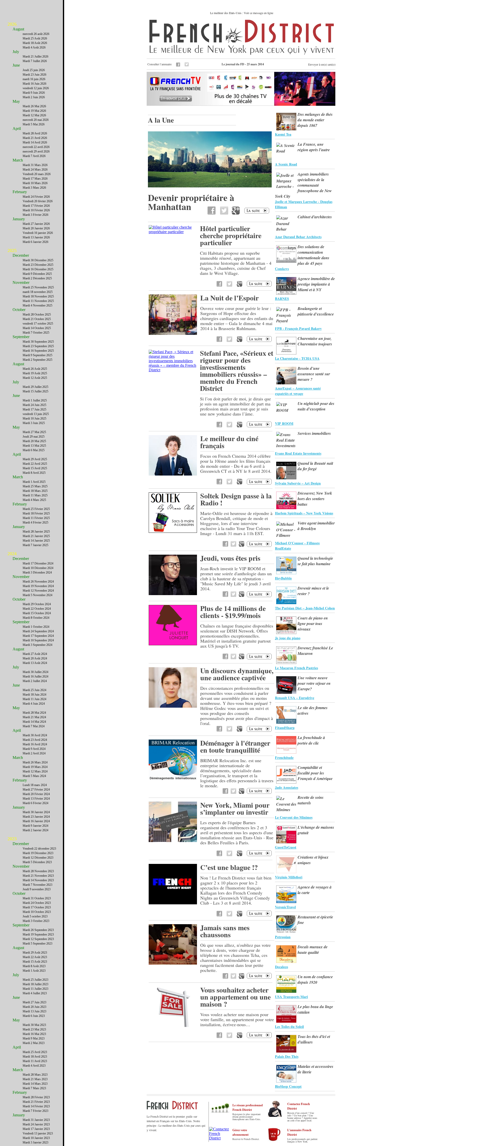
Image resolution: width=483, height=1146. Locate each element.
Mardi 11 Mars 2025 (35, 495)
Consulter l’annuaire (159, 64)
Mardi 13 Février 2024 (36, 798)
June (16, 65)
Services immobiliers (314, 433)
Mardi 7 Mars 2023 (34, 1088)
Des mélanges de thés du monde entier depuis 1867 (315, 120)
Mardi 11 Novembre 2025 (38, 301)
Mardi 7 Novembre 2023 (37, 885)
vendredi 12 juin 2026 (36, 88)
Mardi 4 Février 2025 (35, 522)
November (21, 282)
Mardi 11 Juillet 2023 (35, 989)
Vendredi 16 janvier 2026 (38, 233)
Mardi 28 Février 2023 (36, 1097)
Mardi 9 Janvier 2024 (35, 825)
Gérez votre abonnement (240, 1132)
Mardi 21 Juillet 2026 (35, 56)
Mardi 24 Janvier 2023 (36, 1124)
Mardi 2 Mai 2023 (34, 1043)
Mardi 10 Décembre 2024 (38, 568)
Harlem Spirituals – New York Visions (304, 513)
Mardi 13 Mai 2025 (34, 445)
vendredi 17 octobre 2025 (38, 323)
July (16, 51)
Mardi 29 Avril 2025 (35, 459)
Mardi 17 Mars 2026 (35, 178)
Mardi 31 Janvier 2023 (36, 1120)
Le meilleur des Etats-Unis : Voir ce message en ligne (241, 13)
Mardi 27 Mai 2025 (34, 432)
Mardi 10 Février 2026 (36, 210)
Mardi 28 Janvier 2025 (36, 531)
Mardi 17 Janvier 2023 (36, 1129)
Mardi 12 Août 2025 (35, 378)
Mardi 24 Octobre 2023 (37, 903)
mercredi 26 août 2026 (36, 34)
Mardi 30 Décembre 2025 (38, 260)
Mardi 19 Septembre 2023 (38, 934)
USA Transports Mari (291, 996)
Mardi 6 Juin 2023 (34, 1016)
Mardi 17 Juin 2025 (34, 409)
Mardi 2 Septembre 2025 (37, 359)
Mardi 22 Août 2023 (35, 957)
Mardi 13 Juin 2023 (34, 1011)
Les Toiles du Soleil (289, 1026)
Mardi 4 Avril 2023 (34, 1065)
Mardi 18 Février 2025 (36, 513)
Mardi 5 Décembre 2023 (37, 862)
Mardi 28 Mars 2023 (35, 1074)
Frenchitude (284, 757)
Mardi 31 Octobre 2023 (37, 898)
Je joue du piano (287, 638)
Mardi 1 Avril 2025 (34, 482)
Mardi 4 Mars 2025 (34, 500)
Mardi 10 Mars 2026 (35, 183)
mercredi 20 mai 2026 (36, 120)
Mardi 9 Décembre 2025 (37, 274)
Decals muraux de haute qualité (313, 949)
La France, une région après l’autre (314, 146)
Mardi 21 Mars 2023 (35, 1079)
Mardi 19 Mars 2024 (35, 767)
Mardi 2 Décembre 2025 (37, 278)
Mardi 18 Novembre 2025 (38, 296)
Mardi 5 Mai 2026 (34, 124)
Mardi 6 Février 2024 (35, 803)
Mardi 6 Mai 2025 (34, 450)
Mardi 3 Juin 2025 (34, 423)
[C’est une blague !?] (173, 903)
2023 (12, 838)
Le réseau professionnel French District (247, 1107)
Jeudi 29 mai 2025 (34, 436)
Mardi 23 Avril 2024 (35, 740)
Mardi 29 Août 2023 (35, 952)
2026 (12, 24)
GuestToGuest (285, 847)
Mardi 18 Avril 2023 (35, 1056)
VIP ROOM (284, 423)
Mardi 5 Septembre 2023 (37, 943)
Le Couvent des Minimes (293, 817)
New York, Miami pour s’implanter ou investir (234, 808)
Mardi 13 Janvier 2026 (36, 237)
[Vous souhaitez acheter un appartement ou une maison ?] (173, 1025)
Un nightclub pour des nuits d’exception (316, 406)
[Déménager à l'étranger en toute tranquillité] (173, 778)
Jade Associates (286, 787)
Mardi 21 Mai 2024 (34, 717)
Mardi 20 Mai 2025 (34, 441)
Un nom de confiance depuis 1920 (315, 979)
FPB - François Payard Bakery (298, 328)
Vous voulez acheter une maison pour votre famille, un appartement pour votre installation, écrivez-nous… (237, 1019)
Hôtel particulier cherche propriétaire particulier (230, 235)
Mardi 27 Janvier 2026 (36, 224)
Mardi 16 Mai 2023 (34, 1034)
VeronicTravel (285, 907)
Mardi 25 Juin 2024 (34, 690)
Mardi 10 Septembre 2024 (38, 640)
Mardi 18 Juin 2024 (34, 694)
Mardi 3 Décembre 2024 (37, 572)
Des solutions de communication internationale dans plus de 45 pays (313, 255)
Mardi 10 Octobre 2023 (37, 912)
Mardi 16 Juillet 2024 (35, 676)
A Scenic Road (286, 164)
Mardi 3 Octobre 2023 (36, 921)
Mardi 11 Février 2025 (36, 518)
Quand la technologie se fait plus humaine (315, 560)
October (19, 309)
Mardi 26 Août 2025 (35, 369)
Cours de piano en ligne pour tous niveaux (313, 623)
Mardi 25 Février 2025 (36, 509)
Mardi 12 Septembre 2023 (38, 939)
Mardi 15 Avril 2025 (35, 468)
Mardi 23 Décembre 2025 (38, 265)
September (21, 337)
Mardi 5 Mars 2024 (34, 776)
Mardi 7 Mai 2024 (34, 726)
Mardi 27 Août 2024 (35, 654)
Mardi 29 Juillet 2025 (35, 387)
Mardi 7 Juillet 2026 (35, 61)
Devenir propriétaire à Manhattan (191, 202)
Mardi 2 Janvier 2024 (35, 830)
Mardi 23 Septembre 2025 (38, 346)
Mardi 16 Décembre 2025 (38, 269)
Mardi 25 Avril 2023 (35, 1052)
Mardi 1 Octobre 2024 (36, 627)
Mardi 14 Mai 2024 (34, 721)
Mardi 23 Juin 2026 (34, 74)
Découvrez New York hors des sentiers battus (315, 498)
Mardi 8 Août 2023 (34, 966)
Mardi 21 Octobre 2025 (37, 319)
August (18, 29)
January (19, 219)
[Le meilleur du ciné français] (173, 474)
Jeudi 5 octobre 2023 (35, 916)
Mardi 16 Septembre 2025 (38, 350)
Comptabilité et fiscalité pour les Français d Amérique (315, 773)
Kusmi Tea (283, 134)
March (18, 160)
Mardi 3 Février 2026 (35, 215)
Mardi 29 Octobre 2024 (37, 604)
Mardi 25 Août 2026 (35, 38)
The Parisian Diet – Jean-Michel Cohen (305, 608)
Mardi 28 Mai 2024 (34, 712)
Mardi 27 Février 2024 (36, 789)
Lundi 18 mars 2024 (35, 785)
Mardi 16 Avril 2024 (35, 744)
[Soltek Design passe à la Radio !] (173, 531)
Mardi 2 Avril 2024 (34, 753)
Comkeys (282, 268)
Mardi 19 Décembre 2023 (38, 853)
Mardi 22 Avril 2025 (35, 463)
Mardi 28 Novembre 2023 (38, 871)
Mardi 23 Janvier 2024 (36, 816)
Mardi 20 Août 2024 (35, 658)
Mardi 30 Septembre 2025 (38, 341)
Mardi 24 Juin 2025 (34, 405)
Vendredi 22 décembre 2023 (39, 848)
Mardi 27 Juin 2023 (34, 1002)
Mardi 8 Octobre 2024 (36, 617)
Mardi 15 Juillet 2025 (35, 391)
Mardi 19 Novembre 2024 (38, 586)
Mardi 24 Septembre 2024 (38, 631)
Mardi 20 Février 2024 (36, 794)
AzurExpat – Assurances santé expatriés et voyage (298, 391)
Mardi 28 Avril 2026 (35, 133)
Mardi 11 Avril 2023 (35, 1061)
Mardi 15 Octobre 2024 (37, 613)
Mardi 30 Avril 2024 (35, 735)
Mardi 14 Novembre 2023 (38, 880)
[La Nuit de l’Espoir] (173, 333)
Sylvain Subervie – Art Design (298, 483)
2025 (12, 250)
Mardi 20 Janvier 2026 (36, 228)
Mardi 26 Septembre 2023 (38, 930)
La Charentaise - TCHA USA (297, 358)
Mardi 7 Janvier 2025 (35, 545)
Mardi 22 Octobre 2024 (37, 608)
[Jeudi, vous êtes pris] (173, 594)
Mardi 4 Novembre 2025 (37, 305)
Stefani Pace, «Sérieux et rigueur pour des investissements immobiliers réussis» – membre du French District (236, 370)
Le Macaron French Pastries (296, 667)
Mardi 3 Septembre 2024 (37, 645)
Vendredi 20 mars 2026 (37, 174)
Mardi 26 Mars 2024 (35, 762)
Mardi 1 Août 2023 (34, 970)
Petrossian (283, 937)
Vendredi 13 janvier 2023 (38, 1133)
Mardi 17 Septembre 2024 (38, 636)
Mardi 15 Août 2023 (35, 961)
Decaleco (281, 966)
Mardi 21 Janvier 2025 (36, 536)
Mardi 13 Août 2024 (35, 663)
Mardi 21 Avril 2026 (35, 138)
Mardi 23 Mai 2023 (34, 1029)
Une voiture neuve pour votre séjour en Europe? (314, 683)
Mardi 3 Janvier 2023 (35, 1142)
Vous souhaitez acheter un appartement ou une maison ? (235, 997)
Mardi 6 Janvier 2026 (35, 242)
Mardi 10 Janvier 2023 (36, 1138)
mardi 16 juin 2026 (34, 79)
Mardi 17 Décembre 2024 (38, 563)
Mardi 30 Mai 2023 (34, 1025)
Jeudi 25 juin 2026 (34, 70)
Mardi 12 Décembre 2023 (38, 857)
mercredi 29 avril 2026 (36, 151)
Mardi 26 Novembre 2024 (38, 581)
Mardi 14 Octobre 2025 (37, 328)
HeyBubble (283, 578)
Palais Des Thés (286, 1056)
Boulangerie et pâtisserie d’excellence (316, 311)
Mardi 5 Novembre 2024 (37, 595)
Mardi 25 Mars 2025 (35, 486)
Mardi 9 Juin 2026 (34, 92)
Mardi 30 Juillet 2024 (35, 672)
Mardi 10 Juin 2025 (34, 418)
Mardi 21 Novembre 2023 (38, 875)
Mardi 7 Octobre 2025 (36, 332)
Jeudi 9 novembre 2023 (37, 889)
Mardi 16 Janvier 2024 (36, 821)
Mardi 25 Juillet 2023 (35, 979)
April (17, 128)
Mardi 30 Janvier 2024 (36, 812)
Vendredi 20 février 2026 (38, 201)
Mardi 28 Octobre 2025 (37, 314)
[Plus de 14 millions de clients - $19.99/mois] (173, 644)
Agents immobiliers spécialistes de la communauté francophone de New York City (303, 185)
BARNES (282, 298)
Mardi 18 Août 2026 (35, 43)
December (21, 255)
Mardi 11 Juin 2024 (34, 699)
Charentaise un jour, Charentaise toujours (315, 341)
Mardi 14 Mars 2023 (35, 1083)
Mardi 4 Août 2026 (34, 47)
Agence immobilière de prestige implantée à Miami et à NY (316, 284)
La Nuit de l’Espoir (229, 298)
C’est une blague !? (229, 867)
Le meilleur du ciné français (229, 442)
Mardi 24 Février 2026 (36, 196)
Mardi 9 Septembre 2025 (37, 355)
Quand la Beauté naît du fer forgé (315, 466)
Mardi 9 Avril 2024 (34, 749)
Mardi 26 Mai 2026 (34, 106)
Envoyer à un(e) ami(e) (322, 64)
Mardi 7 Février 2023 (35, 1111)
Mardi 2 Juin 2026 (34, 97)
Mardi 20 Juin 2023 (34, 1007)
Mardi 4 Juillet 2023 (35, 993)
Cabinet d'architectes (315, 217)
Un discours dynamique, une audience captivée (236, 674)
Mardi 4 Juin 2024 (34, 703)
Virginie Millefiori (288, 877)
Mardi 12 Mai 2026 (34, 115)
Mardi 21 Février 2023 (36, 1102)
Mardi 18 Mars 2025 (35, 491)
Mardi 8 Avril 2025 (34, 473)
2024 (12, 553)
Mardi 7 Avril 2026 (34, 156)
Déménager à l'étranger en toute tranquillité (235, 746)
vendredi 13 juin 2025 (36, 414)
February (20, 192)
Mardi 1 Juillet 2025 (35, 400)
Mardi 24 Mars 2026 (35, 169)
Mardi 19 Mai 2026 (34, 111)
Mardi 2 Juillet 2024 (35, 681)
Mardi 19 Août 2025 (35, 373)
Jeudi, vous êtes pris (230, 558)
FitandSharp (285, 727)
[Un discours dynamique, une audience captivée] (173, 706)
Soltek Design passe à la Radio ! (236, 499)
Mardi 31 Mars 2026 (35, 165)
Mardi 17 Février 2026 (36, 205)
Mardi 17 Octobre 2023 (37, 907)
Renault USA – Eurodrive (294, 697)
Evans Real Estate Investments (298, 453)
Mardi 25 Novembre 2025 (38, 287)
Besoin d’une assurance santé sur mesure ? (314, 374)
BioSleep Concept (288, 1086)
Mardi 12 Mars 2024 (35, 771)
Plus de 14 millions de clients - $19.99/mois (233, 611)
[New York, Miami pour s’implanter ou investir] (173, 841)
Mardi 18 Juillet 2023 (35, 984)
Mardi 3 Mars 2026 (34, 187)
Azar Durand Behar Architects (298, 236)
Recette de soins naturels (311, 800)
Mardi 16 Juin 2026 (34, 83)
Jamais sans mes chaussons (225, 931)
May (16, 101)
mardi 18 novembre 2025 (38, 292)
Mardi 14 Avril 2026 (35, 142)
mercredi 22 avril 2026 (36, 147)
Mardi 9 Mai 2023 (34, 1038)
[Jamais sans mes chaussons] (173, 963)
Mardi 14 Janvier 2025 (36, 540)
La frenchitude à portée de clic (311, 740)
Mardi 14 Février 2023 (36, 1106)
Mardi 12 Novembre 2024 (38, 590)
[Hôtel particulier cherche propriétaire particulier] (173, 232)
